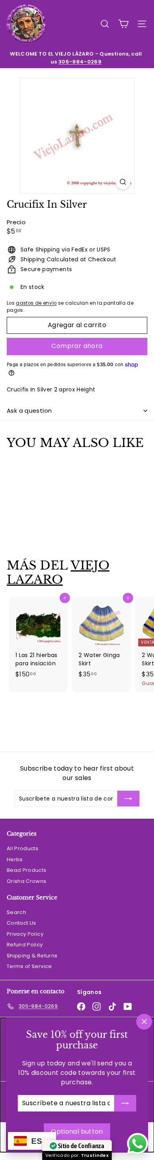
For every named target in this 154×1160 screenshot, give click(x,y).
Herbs (15, 859)
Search (16, 912)
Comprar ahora (76, 345)
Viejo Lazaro (58, 572)
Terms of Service (29, 966)
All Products (22, 848)
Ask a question (29, 410)
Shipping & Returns (32, 955)
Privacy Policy (25, 934)
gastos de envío (36, 303)
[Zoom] (123, 182)
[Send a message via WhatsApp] (137, 1143)
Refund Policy (25, 944)
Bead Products (27, 870)
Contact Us (21, 923)
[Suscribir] (125, 1103)
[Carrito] (123, 23)
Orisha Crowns (27, 881)
